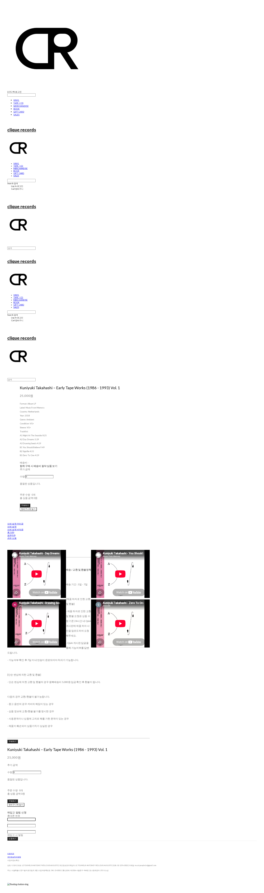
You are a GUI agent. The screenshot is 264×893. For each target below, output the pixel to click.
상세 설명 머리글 (15, 523)
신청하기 (13, 838)
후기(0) (10, 532)
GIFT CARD (18, 111)
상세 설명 (11, 526)
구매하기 (13, 741)
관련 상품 (11, 538)
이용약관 (10, 854)
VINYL (16, 100)
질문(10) (11, 535)
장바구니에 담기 (16, 804)
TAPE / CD (18, 103)
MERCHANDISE (21, 106)
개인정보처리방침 (14, 857)
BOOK (16, 108)
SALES (16, 114)
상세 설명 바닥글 (15, 529)
